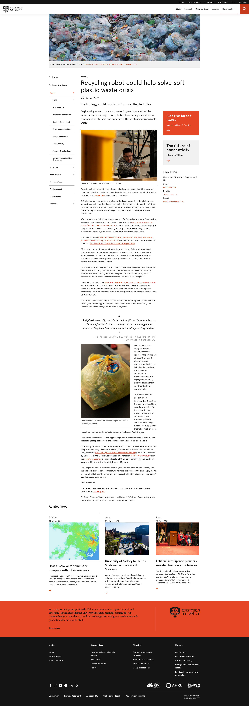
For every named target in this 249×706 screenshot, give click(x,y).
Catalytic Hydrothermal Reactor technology (115, 452)
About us (215, 9)
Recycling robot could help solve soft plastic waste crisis (111, 64)
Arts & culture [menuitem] (58, 107)
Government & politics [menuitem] (62, 129)
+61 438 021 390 (170, 194)
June (80, 64)
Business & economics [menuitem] (62, 115)
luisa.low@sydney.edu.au (173, 201)
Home (52, 64)
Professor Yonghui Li (132, 237)
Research (188, 9)
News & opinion (229, 9)
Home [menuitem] (55, 77)
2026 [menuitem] (55, 100)
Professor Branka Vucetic (110, 237)
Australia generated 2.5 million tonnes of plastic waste (130, 282)
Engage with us (202, 9)
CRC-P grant (99, 491)
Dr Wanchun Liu (111, 240)
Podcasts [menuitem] (53, 204)
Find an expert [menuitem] (56, 189)
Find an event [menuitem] (55, 196)
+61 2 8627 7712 (169, 187)
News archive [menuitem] (55, 175)
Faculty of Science (92, 459)
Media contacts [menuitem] (56, 182)
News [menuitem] (52, 93)
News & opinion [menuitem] (59, 85)
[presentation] (74, 553)
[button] (244, 9)
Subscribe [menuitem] (54, 167)
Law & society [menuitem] (58, 144)
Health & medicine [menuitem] (60, 136)
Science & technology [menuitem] (62, 151)
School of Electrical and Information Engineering (112, 243)
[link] (181, 2)
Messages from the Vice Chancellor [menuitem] (62, 159)
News (73, 64)
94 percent (100, 195)
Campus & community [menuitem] (62, 122)
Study (178, 9)
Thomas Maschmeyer (140, 456)
